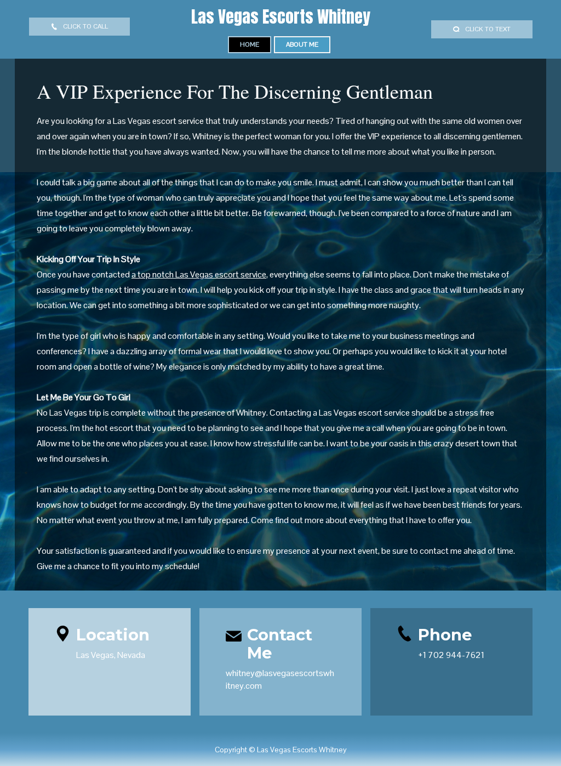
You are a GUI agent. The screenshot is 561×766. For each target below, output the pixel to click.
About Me (302, 44)
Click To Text (488, 29)
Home (249, 44)
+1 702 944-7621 (451, 655)
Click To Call (85, 26)
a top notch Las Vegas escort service (198, 274)
